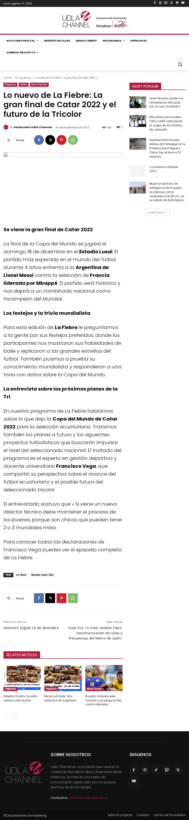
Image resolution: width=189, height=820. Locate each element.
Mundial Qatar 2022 (42, 575)
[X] (171, 3)
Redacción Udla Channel (33, 127)
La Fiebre (21, 575)
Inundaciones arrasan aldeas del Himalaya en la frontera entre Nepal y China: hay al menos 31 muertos (167, 148)
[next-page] (14, 716)
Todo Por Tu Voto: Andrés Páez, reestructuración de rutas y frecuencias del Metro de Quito (95, 632)
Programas (23, 78)
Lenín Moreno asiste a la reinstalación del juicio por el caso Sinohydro (166, 102)
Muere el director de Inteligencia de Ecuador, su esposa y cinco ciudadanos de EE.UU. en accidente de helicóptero (166, 192)
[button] (180, 64)
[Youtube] (183, 3)
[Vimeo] (177, 3)
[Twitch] (166, 3)
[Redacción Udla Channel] (6, 127)
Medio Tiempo (94, 688)
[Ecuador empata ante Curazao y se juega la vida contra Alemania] (104, 678)
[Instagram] (160, 3)
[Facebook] (155, 3)
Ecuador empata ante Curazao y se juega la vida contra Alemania (103, 700)
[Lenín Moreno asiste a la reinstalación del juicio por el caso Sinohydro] (137, 102)
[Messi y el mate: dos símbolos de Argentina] (62, 678)
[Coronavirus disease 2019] (137, 171)
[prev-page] (6, 716)
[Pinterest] (61, 140)
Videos (23, 84)
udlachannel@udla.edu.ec (88, 797)
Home (7, 78)
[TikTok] (156, 770)
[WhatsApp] (73, 140)
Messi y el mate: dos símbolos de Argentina (60, 698)
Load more (156, 212)
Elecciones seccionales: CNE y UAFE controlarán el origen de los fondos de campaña (165, 123)
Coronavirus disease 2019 (163, 169)
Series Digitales (39, 84)
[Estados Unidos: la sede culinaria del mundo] (22, 678)
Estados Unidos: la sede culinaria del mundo (20, 698)
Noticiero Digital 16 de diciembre (31, 627)
